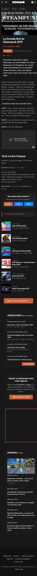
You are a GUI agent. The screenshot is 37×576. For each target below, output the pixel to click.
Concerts (7, 51)
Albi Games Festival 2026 (21, 251)
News (21, 569)
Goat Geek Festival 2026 (16, 347)
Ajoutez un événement (22, 559)
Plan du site (18, 562)
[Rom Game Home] (18, 2)
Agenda (17, 569)
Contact (16, 556)
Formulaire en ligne (21, 397)
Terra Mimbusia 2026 (20, 238)
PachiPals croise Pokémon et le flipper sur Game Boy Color (20, 503)
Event (3, 189)
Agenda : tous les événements (18, 300)
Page (30, 186)
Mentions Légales (28, 556)
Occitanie (28, 51)
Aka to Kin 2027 (18, 276)
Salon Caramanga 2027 (20, 288)
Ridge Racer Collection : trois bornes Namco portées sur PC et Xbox (20, 479)
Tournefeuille (20, 51)
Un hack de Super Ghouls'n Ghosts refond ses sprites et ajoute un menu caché (20, 528)
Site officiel (16, 186)
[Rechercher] (6, 2)
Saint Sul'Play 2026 (19, 226)
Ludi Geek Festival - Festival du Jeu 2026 (19, 360)
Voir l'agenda (28, 364)
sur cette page (19, 167)
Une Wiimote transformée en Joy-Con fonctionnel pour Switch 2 (20, 493)
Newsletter (7, 556)
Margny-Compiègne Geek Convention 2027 (20, 336)
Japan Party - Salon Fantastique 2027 (20, 325)
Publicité (10, 559)
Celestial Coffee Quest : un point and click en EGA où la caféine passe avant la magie (21, 515)
